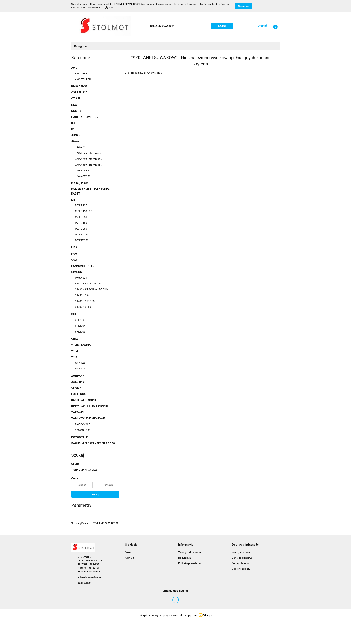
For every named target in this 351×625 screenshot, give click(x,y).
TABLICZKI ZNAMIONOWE (88, 418)
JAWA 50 (80, 147)
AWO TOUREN (83, 79)
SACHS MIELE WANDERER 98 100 (93, 443)
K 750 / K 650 (79, 183)
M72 (74, 247)
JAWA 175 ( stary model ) (89, 153)
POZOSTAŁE (79, 437)
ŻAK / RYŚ (78, 382)
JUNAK (75, 135)
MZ (73, 199)
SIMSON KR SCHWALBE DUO (91, 289)
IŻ (72, 129)
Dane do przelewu (242, 557)
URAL (74, 338)
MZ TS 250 (81, 228)
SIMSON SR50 (83, 306)
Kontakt (129, 557)
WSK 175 (80, 368)
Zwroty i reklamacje (189, 552)
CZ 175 (76, 98)
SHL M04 (80, 325)
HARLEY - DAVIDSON (84, 117)
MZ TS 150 (81, 222)
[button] (131, 545)
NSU (74, 253)
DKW (74, 104)
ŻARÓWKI (77, 412)
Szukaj (95, 494)
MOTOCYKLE (82, 424)
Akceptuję (243, 6)
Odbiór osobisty (241, 568)
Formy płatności (241, 563)
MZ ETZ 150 (81, 234)
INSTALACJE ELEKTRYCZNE (89, 406)
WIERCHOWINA (81, 344)
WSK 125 (80, 362)
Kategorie (81, 46)
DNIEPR (76, 110)
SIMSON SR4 (82, 295)
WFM (74, 351)
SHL (74, 314)
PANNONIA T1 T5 (82, 266)
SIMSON (77, 272)
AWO (74, 67)
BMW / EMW (79, 86)
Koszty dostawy (241, 552)
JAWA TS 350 (82, 170)
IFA (73, 123)
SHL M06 (80, 331)
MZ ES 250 (81, 217)
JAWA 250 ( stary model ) (89, 158)
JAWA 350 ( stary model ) (89, 164)
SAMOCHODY (82, 430)
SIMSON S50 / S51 (85, 301)
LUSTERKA (78, 394)
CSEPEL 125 (79, 92)
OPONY (76, 388)
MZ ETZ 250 (81, 240)
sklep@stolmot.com (89, 576)
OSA (74, 259)
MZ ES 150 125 (83, 211)
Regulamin (184, 557)
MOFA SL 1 (81, 277)
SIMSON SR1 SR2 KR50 (88, 283)
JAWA (75, 141)
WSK (74, 357)
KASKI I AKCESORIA (83, 400)
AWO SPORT (82, 73)
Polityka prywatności (190, 563)
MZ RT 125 (81, 205)
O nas (128, 552)
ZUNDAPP (77, 375)
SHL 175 (80, 319)
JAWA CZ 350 (82, 176)
